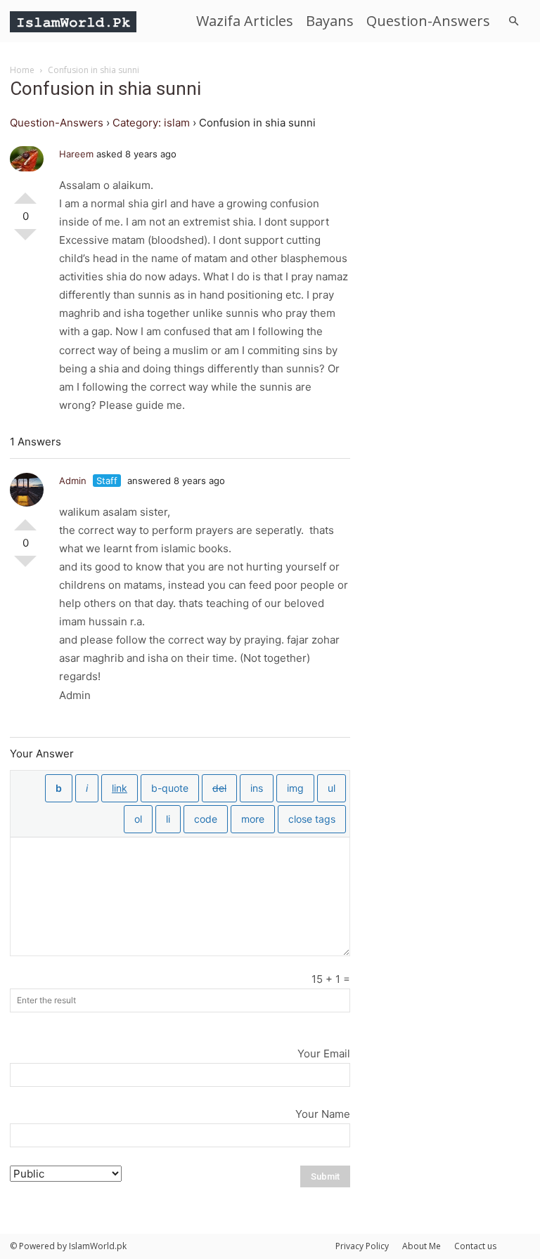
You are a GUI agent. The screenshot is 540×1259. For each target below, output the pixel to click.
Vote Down (25, 240)
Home (22, 70)
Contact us (475, 1246)
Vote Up (25, 192)
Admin (72, 480)
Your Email (323, 1053)
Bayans (330, 20)
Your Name (322, 1114)
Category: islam (151, 122)
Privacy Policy (362, 1246)
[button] (513, 21)
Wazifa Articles (244, 20)
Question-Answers (428, 20)
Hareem (76, 153)
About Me (421, 1246)
